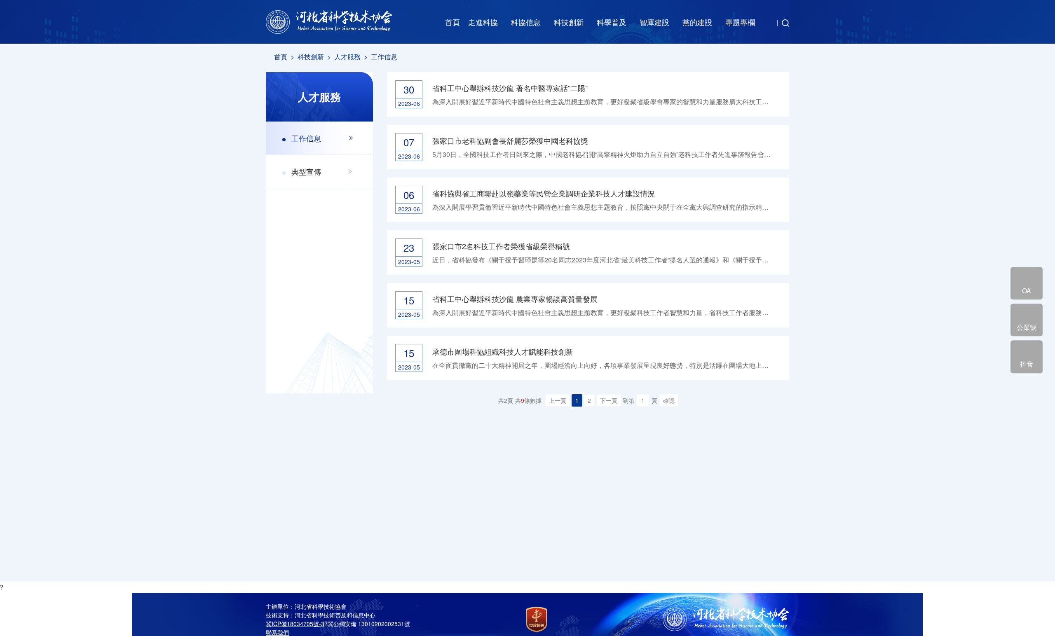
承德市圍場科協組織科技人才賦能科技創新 (502, 351)
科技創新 (311, 56)
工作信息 (384, 56)
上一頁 (557, 400)
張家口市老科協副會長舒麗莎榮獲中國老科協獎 (510, 140)
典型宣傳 (306, 171)
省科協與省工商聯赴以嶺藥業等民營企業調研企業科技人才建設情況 (543, 193)
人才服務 (347, 56)
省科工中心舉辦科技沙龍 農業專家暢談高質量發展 (515, 298)
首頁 (452, 21)
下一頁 (608, 400)
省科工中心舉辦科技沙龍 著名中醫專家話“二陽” (510, 87)
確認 (669, 400)
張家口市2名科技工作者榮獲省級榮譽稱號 (501, 246)
